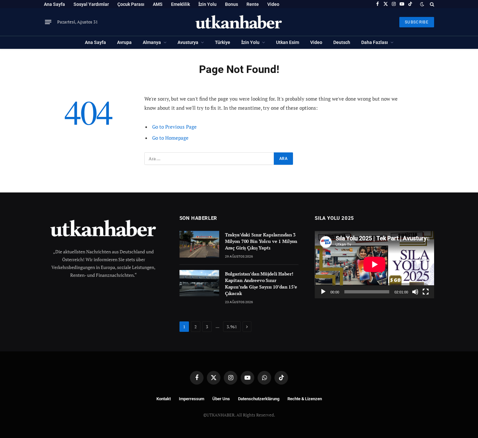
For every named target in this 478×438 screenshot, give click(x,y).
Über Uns (221, 398)
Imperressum (191, 398)
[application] (374, 264)
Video (273, 4)
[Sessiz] (415, 292)
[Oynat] (323, 292)
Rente (252, 4)
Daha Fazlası (374, 42)
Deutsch (341, 42)
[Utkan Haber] (239, 22)
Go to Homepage (170, 137)
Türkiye (222, 42)
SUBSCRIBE (417, 22)
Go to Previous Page (174, 126)
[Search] (431, 4)
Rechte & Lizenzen (304, 398)
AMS (158, 4)
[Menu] (48, 22)
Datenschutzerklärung (258, 398)
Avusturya (188, 42)
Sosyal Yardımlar (91, 4)
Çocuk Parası (130, 4)
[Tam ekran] (425, 292)
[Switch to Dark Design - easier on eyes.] (422, 4)
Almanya (152, 42)
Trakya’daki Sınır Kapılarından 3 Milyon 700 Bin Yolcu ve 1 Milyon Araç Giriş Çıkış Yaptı (261, 241)
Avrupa (124, 42)
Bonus (231, 4)
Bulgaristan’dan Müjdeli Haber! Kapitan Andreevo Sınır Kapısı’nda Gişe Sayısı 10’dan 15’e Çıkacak (261, 283)
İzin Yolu (207, 4)
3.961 (232, 327)
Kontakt (163, 398)
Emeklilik (180, 4)
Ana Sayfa (54, 4)
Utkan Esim (287, 42)
